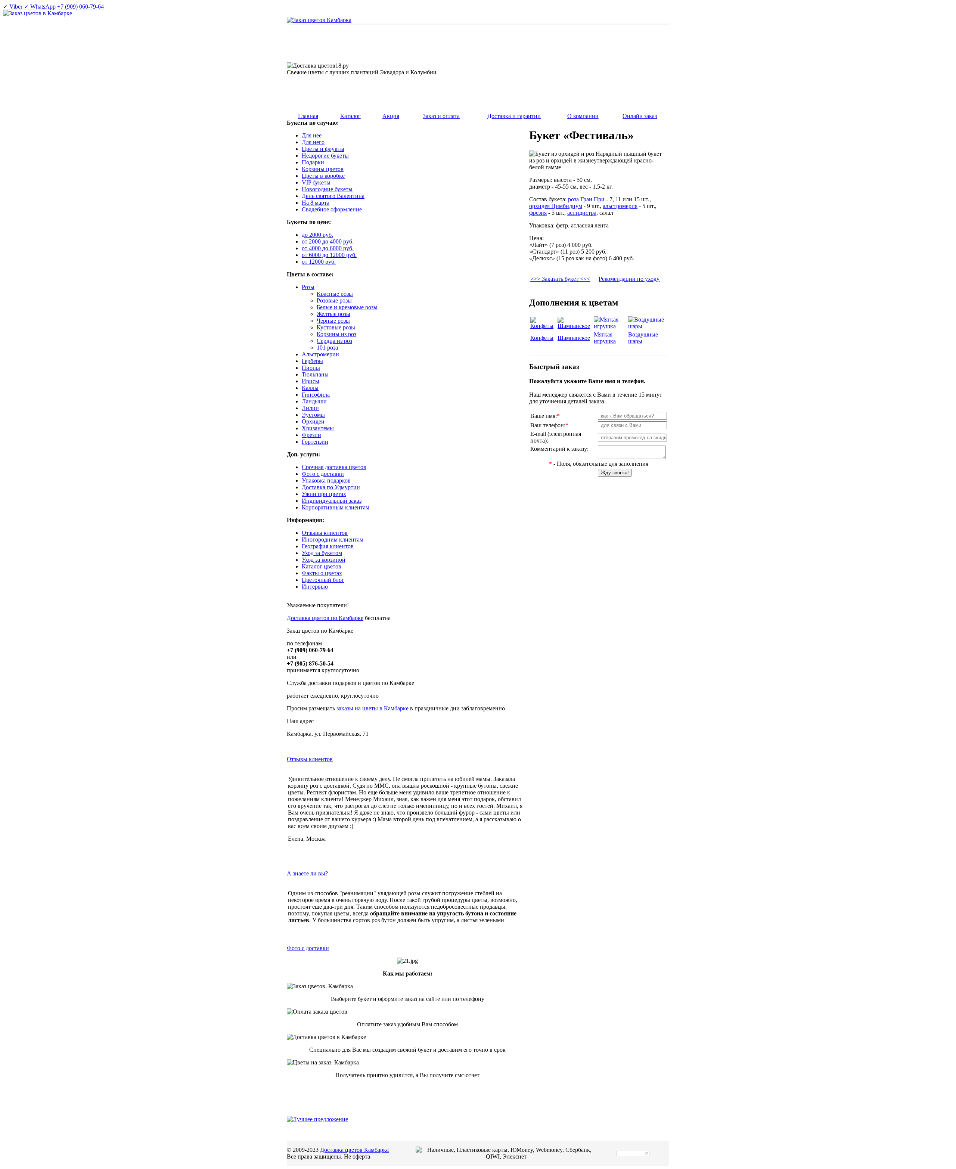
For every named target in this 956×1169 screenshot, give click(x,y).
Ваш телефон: (549, 425)
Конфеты (541, 338)
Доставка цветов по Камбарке (325, 618)
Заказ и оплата (441, 116)
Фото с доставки (308, 948)
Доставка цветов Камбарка (354, 1150)
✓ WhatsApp (40, 6)
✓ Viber (12, 6)
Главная (308, 116)
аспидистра (581, 213)
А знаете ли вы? (307, 873)
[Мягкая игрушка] (610, 326)
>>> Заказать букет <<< (560, 279)
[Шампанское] (575, 326)
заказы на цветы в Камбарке (372, 708)
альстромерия (620, 206)
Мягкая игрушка (605, 337)
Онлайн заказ (640, 116)
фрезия (538, 213)
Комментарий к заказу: (559, 449)
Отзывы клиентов (310, 759)
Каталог (350, 116)
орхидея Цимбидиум (555, 206)
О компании (583, 116)
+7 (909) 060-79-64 (80, 6)
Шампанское (574, 338)
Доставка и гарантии (514, 116)
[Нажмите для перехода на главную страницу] (319, 20)
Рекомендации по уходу (629, 279)
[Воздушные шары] (647, 326)
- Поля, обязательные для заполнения (598, 464)
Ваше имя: (545, 416)
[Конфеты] (543, 326)
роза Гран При (586, 199)
